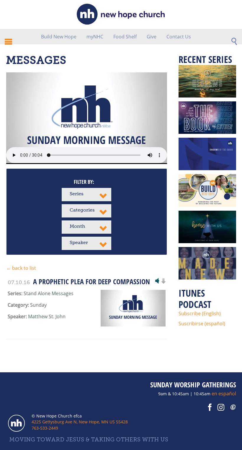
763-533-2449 (45, 428)
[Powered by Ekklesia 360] (233, 407)
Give (151, 36)
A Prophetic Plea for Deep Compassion (91, 281)
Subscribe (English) (200, 313)
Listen (157, 281)
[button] (86, 194)
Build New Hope (58, 36)
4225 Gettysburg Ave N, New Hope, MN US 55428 (80, 422)
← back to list (21, 268)
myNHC (94, 36)
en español (224, 393)
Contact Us (178, 36)
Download (163, 281)
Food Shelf (125, 36)
